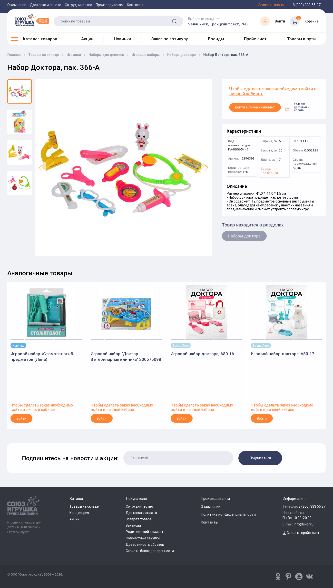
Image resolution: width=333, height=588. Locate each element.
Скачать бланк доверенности (150, 551)
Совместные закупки (143, 538)
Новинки (122, 39)
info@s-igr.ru (303, 524)
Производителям (109, 5)
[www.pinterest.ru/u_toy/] (278, 576)
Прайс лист (255, 39)
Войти (21, 418)
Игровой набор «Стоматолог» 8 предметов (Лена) (41, 356)
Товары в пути (301, 39)
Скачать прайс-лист (302, 533)
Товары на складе (84, 506)
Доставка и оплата (45, 5)
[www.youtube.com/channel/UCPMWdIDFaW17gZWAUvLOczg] (299, 576)
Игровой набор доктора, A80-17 (282, 353)
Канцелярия (79, 513)
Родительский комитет (144, 532)
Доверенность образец (145, 544)
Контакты (135, 5)
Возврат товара (139, 519)
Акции (87, 39)
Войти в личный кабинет (255, 107)
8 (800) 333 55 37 (312, 506)
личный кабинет (246, 93)
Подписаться (260, 458)
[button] (40, 167)
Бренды (216, 39)
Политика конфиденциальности (228, 514)
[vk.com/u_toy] (309, 576)
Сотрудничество (78, 5)
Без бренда (269, 173)
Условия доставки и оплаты (301, 107)
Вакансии (133, 525)
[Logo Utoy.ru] (32, 20)
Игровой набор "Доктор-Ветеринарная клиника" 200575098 (126, 356)
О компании (16, 5)
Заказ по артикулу (169, 39)
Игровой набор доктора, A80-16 (202, 353)
